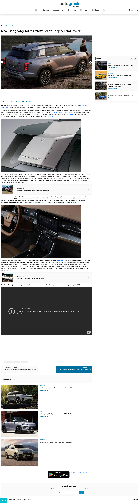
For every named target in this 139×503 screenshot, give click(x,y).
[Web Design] (135, 499)
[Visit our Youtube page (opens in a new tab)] (137, 10)
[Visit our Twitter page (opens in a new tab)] (134, 10)
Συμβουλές (72, 10)
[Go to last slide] (131, 58)
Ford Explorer (70, 114)
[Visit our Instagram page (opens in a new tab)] (131, 10)
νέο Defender (49, 116)
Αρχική (3, 25)
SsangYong (17, 362)
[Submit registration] (81, 492)
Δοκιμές (46, 10)
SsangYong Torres (9, 362)
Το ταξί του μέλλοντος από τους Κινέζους (120, 75)
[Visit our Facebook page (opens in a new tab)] (128, 10)
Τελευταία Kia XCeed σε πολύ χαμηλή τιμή (120, 95)
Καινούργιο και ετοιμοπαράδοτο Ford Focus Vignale (72, 369)
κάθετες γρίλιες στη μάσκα (60, 112)
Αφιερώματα (58, 10)
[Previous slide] (2, 62)
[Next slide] (90, 62)
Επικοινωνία (28, 499)
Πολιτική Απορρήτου (20, 499)
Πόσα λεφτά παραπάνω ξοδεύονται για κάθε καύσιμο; (21, 369)
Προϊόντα (95, 10)
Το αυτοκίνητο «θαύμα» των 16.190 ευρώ (120, 65)
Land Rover (37, 114)
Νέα (36, 10)
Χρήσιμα (83, 10)
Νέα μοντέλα (25, 362)
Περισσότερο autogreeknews (7, 499)
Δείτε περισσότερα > (44, 390)
